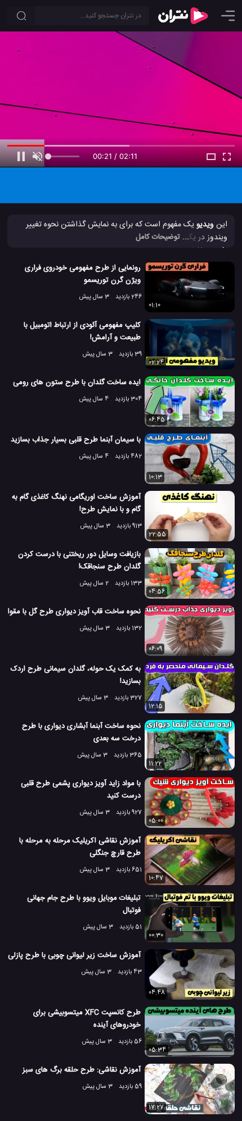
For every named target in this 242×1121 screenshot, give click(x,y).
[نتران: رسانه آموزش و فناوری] (183, 15)
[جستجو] (21, 15)
